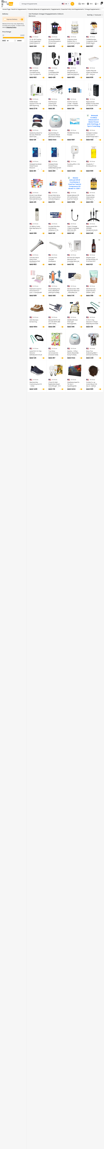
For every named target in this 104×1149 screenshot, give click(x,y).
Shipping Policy (11, 27)
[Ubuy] (10, 4)
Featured (98, 15)
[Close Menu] (2, 4)
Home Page (6, 9)
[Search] (72, 4)
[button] (81, 4)
